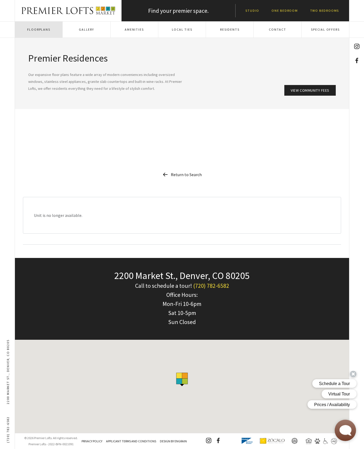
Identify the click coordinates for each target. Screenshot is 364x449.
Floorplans (38, 29)
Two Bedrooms (324, 11)
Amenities (134, 29)
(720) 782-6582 (8, 429)
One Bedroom (285, 11)
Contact (277, 29)
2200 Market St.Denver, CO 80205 (182, 276)
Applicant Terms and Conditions (131, 441)
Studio (252, 11)
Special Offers (325, 29)
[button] (182, 379)
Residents (229, 29)
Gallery (86, 29)
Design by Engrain (173, 441)
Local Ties (182, 29)
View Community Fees (310, 90)
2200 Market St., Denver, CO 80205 (8, 371)
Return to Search (186, 174)
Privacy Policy (92, 441)
